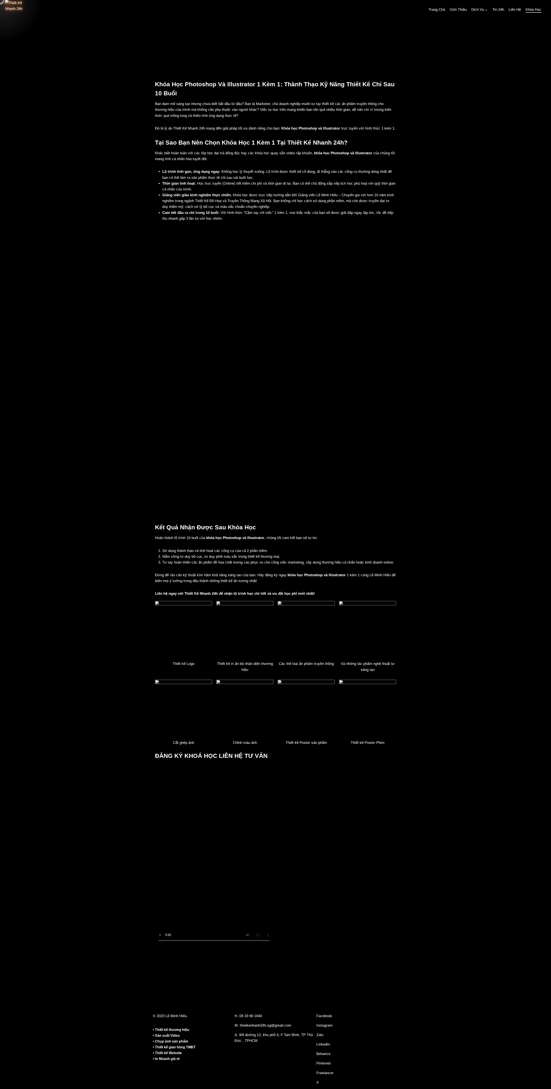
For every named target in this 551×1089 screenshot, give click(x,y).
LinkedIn (323, 1044)
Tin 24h (498, 10)
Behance (323, 1054)
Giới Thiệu (458, 10)
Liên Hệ (515, 10)
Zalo (319, 1035)
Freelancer (325, 1073)
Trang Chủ (437, 10)
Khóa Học (533, 10)
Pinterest (323, 1063)
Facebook (324, 1016)
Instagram (324, 1025)
